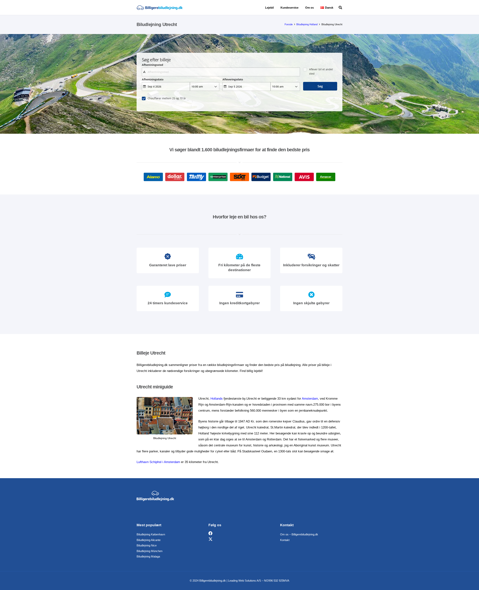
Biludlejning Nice (147, 545)
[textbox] (221, 72)
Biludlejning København (151, 534)
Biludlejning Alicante (149, 540)
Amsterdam (310, 398)
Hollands (216, 398)
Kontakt (284, 540)
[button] (336, 7)
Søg (320, 86)
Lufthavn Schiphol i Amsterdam (158, 462)
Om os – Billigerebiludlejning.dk (299, 534)
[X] (210, 539)
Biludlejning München (149, 551)
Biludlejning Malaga (148, 556)
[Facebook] (210, 533)
